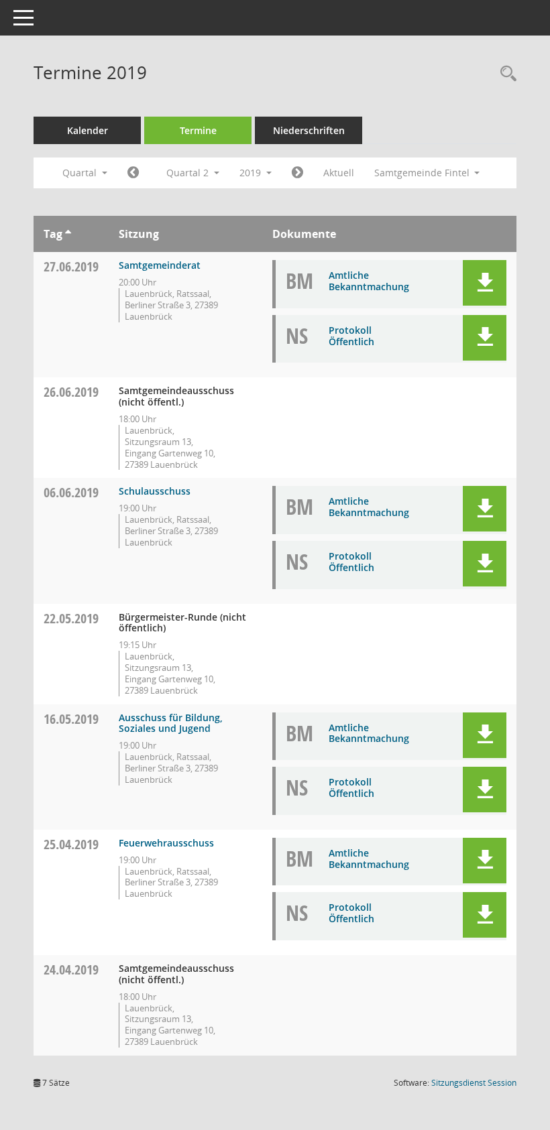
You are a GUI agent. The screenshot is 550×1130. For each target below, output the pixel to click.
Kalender (87, 130)
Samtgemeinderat (160, 265)
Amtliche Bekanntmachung (369, 281)
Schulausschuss (154, 491)
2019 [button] (251, 172)
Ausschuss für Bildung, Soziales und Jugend (171, 723)
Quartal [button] (80, 172)
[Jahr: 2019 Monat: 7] (297, 173)
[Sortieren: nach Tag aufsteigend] (68, 234)
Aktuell (338, 172)
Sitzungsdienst (473, 1082)
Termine (198, 130)
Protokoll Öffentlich (351, 336)
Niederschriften (309, 130)
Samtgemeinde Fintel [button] (423, 172)
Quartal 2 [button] (188, 172)
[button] (484, 283)
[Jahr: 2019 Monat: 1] (133, 173)
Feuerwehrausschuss (166, 842)
